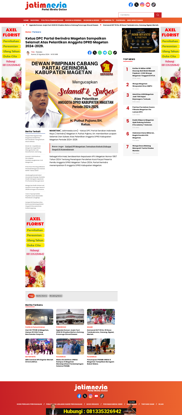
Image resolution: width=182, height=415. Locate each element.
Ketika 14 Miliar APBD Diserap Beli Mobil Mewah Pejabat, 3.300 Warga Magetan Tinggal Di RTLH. (143, 72)
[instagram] (142, 6)
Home (26, 20)
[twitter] (137, 6)
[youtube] (148, 6)
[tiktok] (154, 6)
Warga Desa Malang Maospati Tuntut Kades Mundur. (143, 148)
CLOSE (132, 402)
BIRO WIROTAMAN (135, 20)
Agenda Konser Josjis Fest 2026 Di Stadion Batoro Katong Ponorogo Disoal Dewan (50, 25)
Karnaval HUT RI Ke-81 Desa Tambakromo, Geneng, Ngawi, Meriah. (118, 25)
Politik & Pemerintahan (52, 20)
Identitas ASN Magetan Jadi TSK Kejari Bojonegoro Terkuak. (143, 96)
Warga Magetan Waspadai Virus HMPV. (142, 85)
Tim (33, 52)
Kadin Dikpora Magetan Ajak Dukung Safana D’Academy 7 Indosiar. (143, 122)
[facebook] (131, 6)
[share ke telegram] (105, 54)
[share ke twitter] (95, 54)
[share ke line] (110, 54)
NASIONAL (34, 20)
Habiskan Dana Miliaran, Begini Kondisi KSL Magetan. (143, 135)
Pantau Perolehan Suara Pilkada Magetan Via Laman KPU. (143, 109)
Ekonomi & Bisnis (91, 20)
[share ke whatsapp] (100, 54)
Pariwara (120, 20)
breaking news (56, 296)
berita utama (41, 296)
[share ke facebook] (90, 54)
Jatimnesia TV (107, 20)
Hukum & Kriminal (73, 20)
